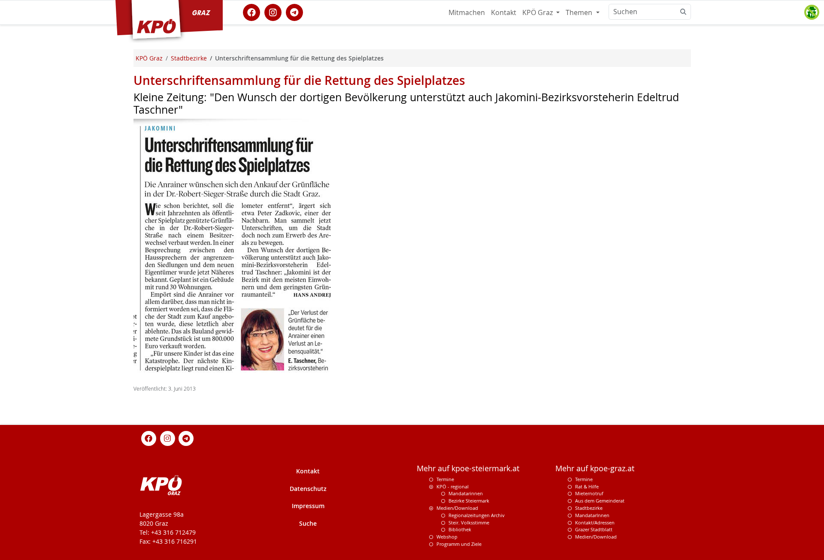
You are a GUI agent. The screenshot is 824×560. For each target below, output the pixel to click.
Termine (445, 479)
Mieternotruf (589, 493)
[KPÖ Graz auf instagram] (273, 11)
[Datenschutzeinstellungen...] (811, 12)
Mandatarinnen (465, 493)
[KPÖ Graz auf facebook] (251, 11)
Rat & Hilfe (587, 486)
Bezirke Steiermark (468, 500)
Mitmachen (466, 12)
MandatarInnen (592, 515)
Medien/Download (457, 508)
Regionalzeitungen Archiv (476, 515)
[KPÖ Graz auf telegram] (294, 11)
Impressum (308, 506)
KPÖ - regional (452, 486)
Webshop (446, 536)
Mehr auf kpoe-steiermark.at (468, 468)
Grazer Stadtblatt (593, 529)
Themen (580, 12)
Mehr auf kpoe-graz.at (594, 468)
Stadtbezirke (589, 508)
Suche (308, 523)
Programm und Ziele (459, 544)
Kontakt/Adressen (595, 522)
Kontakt (503, 12)
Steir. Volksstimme (468, 522)
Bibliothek (459, 529)
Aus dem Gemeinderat (599, 500)
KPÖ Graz (538, 12)
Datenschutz (308, 489)
